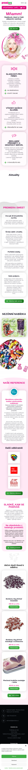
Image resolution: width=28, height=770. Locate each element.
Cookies (6, 768)
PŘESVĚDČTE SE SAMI (14, 127)
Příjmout (14, 756)
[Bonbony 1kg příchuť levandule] (14, 583)
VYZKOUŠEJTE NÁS (13, 162)
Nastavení (14, 764)
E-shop (16, 7)
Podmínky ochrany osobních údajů (16, 768)
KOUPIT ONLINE (12, 93)
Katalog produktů (8, 7)
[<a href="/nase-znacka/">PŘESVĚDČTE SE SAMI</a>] (5, 127)
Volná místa (14, 732)
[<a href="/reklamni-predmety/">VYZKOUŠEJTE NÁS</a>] (5, 162)
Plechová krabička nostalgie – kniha (14, 681)
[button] (26, 745)
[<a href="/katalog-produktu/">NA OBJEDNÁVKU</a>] (5, 90)
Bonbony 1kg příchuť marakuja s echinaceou (14, 640)
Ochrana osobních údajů (14, 738)
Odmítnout (14, 760)
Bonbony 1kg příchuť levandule (14, 600)
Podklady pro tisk (14, 730)
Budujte (4, 21)
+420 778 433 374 (11, 715)
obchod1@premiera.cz (13, 720)
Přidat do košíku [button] (14, 606)
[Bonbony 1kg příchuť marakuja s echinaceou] (14, 623)
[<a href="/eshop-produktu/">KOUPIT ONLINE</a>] (5, 93)
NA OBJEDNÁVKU (13, 90)
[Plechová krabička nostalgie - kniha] (14, 664)
